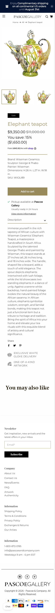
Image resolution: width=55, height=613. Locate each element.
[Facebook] (27, 578)
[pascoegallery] (27, 17)
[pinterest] (34, 578)
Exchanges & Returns (16, 525)
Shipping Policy (13, 511)
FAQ (6, 487)
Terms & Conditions (15, 515)
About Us (9, 473)
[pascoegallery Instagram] (20, 578)
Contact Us (10, 478)
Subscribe (16, 454)
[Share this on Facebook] (9, 345)
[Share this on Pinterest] (20, 345)
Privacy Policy (12, 520)
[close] (51, 6)
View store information (23, 214)
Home (15, 22)
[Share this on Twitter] (14, 345)
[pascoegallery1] (27, 584)
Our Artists (10, 529)
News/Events (11, 482)
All (23, 22)
